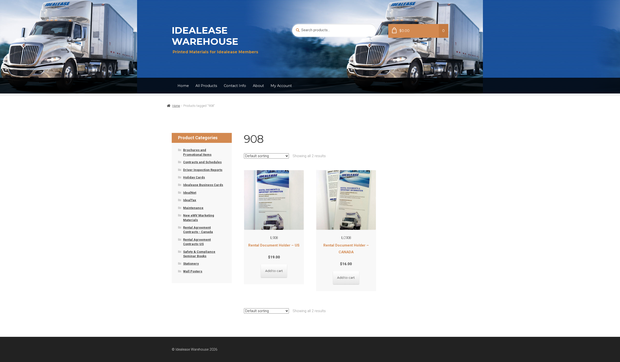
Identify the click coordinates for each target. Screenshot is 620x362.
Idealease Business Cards (203, 185)
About (258, 86)
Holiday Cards (194, 177)
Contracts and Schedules (202, 162)
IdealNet (189, 192)
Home (183, 86)
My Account (281, 86)
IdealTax (189, 200)
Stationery (191, 263)
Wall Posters (192, 271)
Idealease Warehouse (205, 35)
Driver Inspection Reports (202, 170)
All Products (206, 86)
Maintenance (193, 208)
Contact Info (235, 86)
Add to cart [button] (274, 271)
